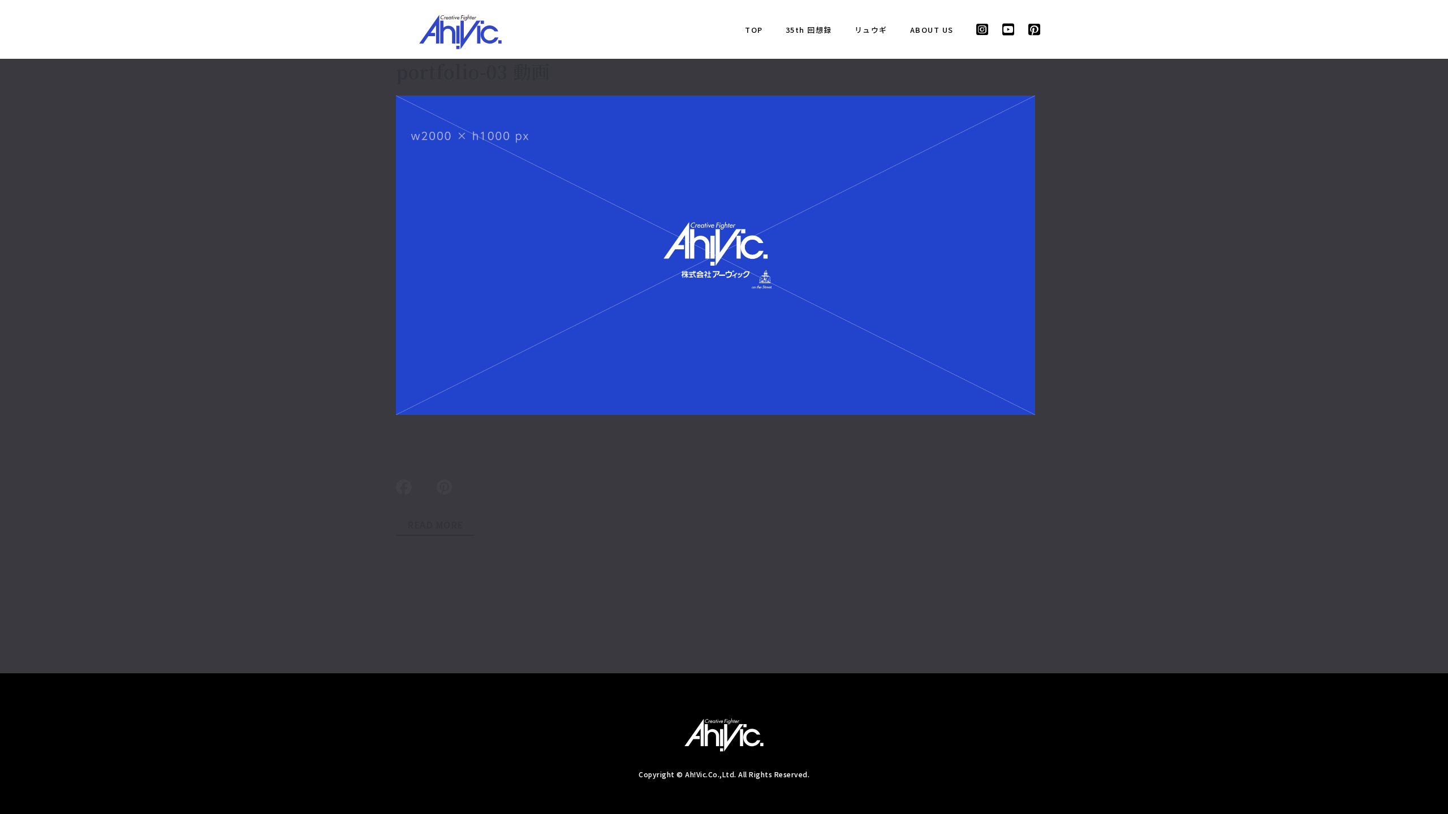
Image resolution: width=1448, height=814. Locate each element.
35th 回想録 (809, 29)
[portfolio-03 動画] (715, 255)
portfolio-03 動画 (473, 71)
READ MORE (435, 524)
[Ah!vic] (460, 29)
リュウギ (871, 29)
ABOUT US (932, 29)
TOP (754, 29)
